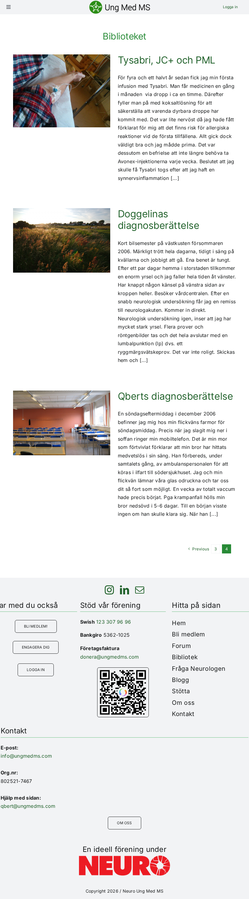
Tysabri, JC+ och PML (166, 60)
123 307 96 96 (113, 622)
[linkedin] (124, 589)
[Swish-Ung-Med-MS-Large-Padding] (122, 670)
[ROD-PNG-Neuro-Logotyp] (124, 858)
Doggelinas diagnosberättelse (159, 219)
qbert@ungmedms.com (28, 806)
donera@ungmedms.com (109, 657)
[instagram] (109, 589)
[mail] (139, 589)
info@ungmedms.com (26, 756)
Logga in (230, 7)
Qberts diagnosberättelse (175, 396)
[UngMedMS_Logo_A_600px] (119, 3)
